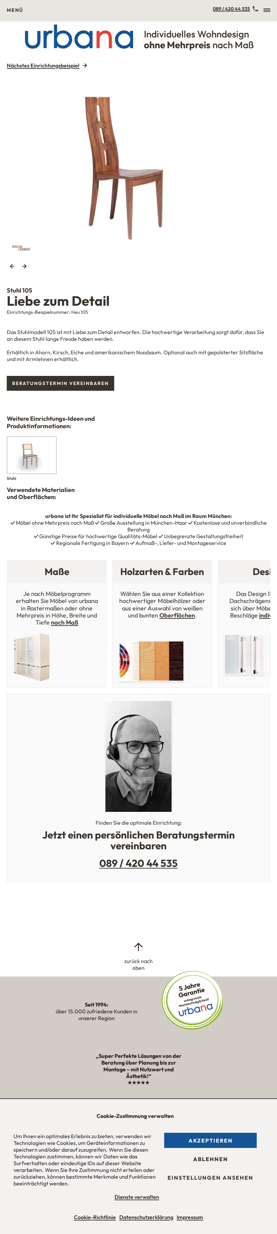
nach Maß (64, 622)
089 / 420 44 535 (231, 9)
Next (24, 266)
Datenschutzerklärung (146, 1217)
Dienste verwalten (137, 1197)
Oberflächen (177, 615)
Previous (12, 266)
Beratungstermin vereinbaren (60, 383)
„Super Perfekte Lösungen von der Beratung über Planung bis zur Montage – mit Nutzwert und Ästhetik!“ (138, 1069)
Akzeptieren (210, 1140)
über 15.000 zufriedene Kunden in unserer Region (96, 1011)
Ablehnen (210, 1159)
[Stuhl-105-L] (138, 164)
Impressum (190, 1217)
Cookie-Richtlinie (95, 1217)
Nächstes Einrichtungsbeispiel (43, 65)
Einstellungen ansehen (210, 1177)
